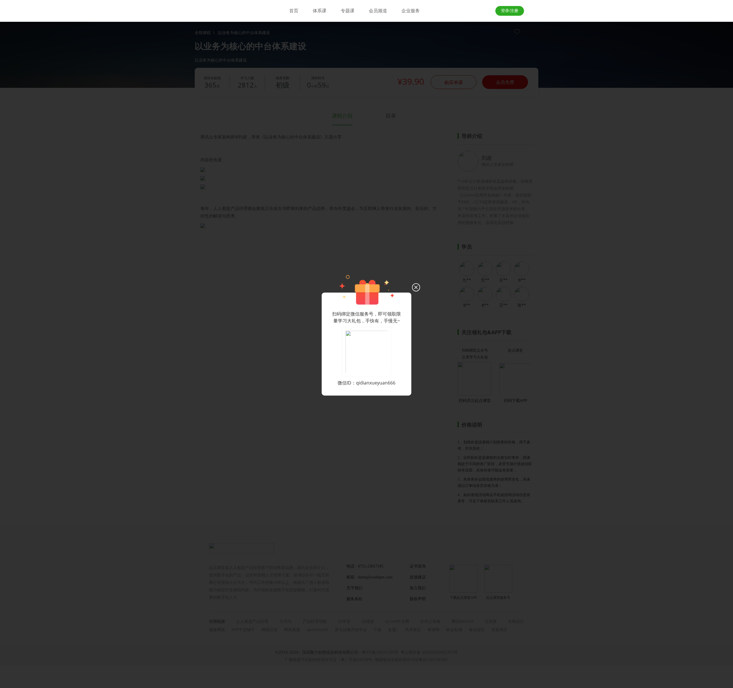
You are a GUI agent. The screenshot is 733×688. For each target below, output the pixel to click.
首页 (293, 10)
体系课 (319, 10)
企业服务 (410, 10)
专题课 (347, 10)
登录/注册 (509, 11)
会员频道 (378, 10)
